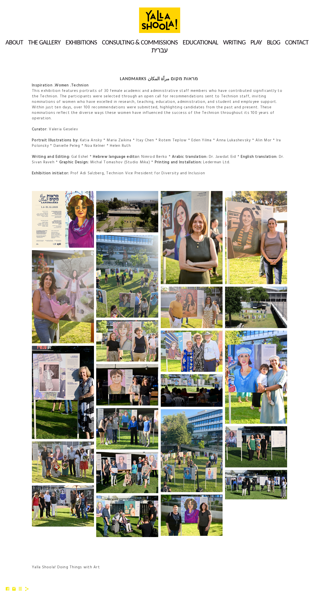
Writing (234, 42)
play (256, 42)
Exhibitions (81, 42)
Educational (200, 42)
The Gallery (44, 42)
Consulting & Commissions (140, 42)
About (14, 42)
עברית (159, 50)
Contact (297, 42)
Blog (273, 42)
